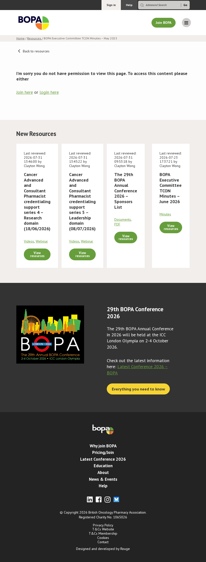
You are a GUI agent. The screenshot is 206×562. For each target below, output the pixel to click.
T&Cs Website (103, 529)
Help (129, 5)
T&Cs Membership (103, 533)
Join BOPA (163, 22)
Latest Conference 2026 (103, 459)
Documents (122, 219)
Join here (24, 92)
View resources (37, 254)
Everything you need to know (138, 388)
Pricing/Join (103, 452)
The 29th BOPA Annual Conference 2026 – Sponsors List (125, 191)
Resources (34, 38)
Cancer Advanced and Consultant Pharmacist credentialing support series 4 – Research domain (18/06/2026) (37, 201)
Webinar (42, 241)
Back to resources (35, 51)
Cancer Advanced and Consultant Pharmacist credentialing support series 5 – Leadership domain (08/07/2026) (82, 201)
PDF (117, 224)
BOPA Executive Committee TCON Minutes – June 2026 (171, 188)
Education (103, 465)
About (103, 472)
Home (20, 38)
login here (49, 92)
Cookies (103, 537)
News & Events (103, 479)
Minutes (165, 214)
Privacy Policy (103, 525)
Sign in (111, 5)
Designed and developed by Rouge (103, 548)
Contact (103, 542)
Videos (29, 241)
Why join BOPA (103, 446)
